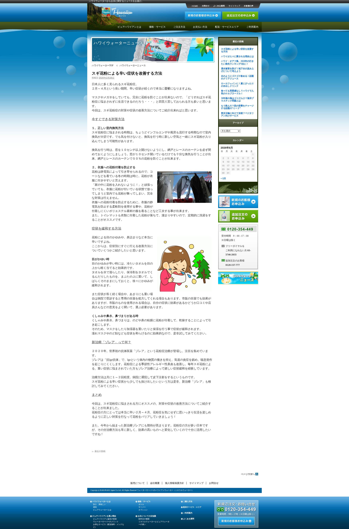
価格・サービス (157, 26)
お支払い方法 (200, 26)
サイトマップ (196, 483)
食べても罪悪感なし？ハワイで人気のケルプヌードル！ (237, 92)
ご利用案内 (252, 26)
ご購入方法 (187, 501)
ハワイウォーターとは (101, 501)
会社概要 (155, 483)
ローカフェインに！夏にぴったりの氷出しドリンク (237, 84)
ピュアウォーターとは (102, 510)
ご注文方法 (179, 26)
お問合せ (213, 483)
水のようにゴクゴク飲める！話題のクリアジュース (237, 77)
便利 (95, 507)
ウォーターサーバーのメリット (106, 522)
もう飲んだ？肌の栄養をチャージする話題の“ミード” (237, 107)
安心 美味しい (99, 504)
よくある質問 (188, 519)
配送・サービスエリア (227, 26)
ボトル (141, 504)
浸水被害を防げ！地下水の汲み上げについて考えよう (237, 69)
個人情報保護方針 (174, 483)
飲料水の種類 (144, 519)
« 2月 (223, 178)
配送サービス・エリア (192, 507)
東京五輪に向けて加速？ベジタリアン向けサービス (237, 114)
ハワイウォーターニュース (133, 65)
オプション (143, 510)
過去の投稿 (98, 451)
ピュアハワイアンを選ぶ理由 (104, 516)
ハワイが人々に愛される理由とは (237, 56)
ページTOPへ (248, 474)
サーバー (142, 507)
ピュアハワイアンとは (129, 26)
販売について (138, 483)
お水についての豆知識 (147, 516)
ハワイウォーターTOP (102, 65)
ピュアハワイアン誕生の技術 (105, 519)
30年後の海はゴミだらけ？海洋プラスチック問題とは (237, 99)
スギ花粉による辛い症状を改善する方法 (127, 73)
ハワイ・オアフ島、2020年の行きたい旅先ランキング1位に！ (237, 62)
